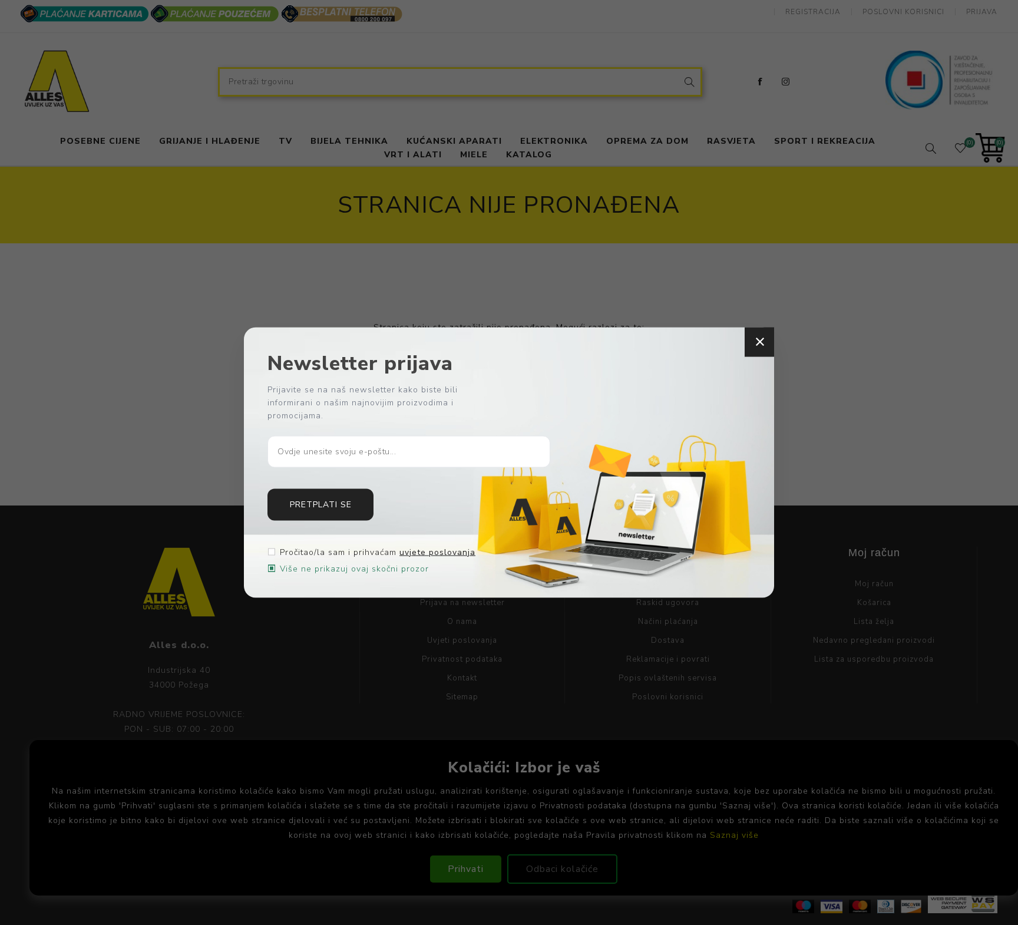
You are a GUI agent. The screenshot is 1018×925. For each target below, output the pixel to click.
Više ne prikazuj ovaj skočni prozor (354, 568)
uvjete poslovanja (437, 551)
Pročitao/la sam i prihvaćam (377, 551)
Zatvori (759, 342)
